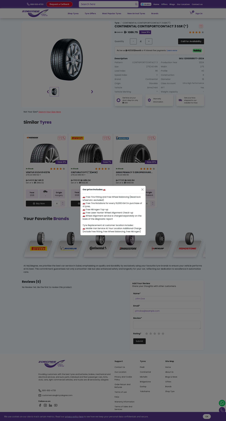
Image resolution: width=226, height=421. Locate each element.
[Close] (142, 189)
